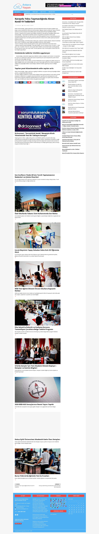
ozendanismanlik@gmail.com (22, 508)
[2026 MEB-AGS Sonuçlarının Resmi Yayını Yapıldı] (37, 390)
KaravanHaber (42, 504)
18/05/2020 (19, 25)
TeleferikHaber (44, 499)
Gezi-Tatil (43, 11)
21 (76, 509)
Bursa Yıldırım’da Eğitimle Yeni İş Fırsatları (32, 476)
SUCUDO (34, 499)
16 (81, 507)
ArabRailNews (41, 522)
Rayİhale (47, 517)
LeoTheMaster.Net (36, 508)
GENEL (24, 25)
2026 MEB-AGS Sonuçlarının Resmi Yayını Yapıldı (34, 404)
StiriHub (38, 525)
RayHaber (73, 117)
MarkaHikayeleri (37, 511)
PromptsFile (35, 527)
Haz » (72, 513)
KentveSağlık (35, 517)
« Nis (69, 513)
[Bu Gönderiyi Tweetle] (21, 82)
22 (78, 509)
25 (69, 512)
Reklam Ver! (52, 11)
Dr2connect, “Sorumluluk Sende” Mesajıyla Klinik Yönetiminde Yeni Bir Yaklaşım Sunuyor (35, 134)
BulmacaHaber (44, 511)
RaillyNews (35, 521)
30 (81, 512)
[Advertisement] (37, 94)
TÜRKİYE (31, 25)
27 (74, 512)
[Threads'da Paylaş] (58, 82)
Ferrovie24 (35, 525)
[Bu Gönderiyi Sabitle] (29, 82)
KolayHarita (35, 515)
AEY (33, 511)
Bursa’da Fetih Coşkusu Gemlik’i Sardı (71, 143)
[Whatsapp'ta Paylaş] (42, 82)
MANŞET (28, 25)
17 (83, 507)
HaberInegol (35, 510)
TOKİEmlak (40, 518)
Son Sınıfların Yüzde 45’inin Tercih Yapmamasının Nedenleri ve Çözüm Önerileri (35, 176)
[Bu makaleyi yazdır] (37, 82)
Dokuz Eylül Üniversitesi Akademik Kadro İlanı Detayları (37, 439)
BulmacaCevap (36, 514)
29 (78, 512)
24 (83, 509)
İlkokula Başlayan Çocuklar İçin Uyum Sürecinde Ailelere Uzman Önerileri (75, 86)
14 (76, 507)
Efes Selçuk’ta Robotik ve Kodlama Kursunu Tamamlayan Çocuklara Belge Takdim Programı (34, 328)
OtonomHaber (35, 500)
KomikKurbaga (42, 514)
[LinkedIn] (17, 515)
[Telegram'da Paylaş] (50, 82)
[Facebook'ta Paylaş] (17, 82)
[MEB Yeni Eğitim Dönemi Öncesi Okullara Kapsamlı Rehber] (37, 274)
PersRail (34, 524)
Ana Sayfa (17, 11)
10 (83, 505)
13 (74, 507)
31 (83, 512)
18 (69, 509)
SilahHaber (43, 507)
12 (71, 507)
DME (41, 525)
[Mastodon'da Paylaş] (46, 82)
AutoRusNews (45, 525)
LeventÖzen (35, 501)
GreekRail (44, 524)
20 (74, 509)
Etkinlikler (27, 11)
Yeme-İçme (35, 11)
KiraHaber (46, 510)
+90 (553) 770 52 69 (20, 507)
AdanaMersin (41, 503)
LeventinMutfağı (41, 517)
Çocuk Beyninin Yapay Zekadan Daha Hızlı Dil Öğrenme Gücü (37, 251)
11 (69, 507)
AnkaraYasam (35, 503)
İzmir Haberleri (53, 514)
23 (81, 509)
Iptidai (39, 507)
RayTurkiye (40, 515)
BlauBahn (46, 521)
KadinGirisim (40, 501)
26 (71, 512)
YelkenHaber (35, 506)
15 (78, 507)
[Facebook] (15, 515)
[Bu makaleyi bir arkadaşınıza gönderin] (33, 82)
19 (71, 509)
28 (76, 512)
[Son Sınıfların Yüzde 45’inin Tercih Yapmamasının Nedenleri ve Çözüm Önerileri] (37, 160)
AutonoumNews (40, 521)
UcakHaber (45, 506)
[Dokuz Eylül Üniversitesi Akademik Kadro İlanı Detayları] (37, 425)
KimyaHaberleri (42, 500)
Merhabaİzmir (35, 504)
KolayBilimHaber (43, 508)
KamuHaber (40, 506)
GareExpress (35, 522)
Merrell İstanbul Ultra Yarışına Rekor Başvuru (73, 153)
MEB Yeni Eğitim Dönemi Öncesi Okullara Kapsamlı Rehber (35, 290)
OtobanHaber (41, 510)
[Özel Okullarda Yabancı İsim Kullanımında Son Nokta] (37, 199)
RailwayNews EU (41, 527)
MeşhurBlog (35, 518)
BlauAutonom (39, 524)
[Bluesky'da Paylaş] (54, 82)
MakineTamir (35, 507)
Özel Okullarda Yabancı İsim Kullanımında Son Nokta (36, 213)
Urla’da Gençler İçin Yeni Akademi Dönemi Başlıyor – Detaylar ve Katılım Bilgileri (36, 367)
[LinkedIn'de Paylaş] (25, 82)
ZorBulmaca (44, 515)
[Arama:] (77, 14)
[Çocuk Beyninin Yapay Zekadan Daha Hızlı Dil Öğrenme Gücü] (37, 235)
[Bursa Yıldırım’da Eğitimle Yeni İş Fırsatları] (37, 461)
